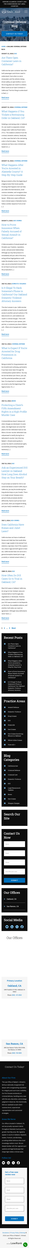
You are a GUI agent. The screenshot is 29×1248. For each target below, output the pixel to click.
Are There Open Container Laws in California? (11, 61)
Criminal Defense (20, 107)
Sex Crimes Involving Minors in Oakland (15, 735)
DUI (15, 54)
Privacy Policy (14, 1233)
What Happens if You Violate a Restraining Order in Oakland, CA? (13, 114)
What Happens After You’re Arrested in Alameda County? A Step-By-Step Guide (15, 664)
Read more (5, 97)
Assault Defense (13, 707)
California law (13, 766)
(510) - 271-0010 (17, 995)
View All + (11, 745)
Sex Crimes (18, 221)
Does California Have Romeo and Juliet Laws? (13, 528)
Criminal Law (13, 775)
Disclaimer (5, 1233)
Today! (14, 1066)
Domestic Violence (19, 284)
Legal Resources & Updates (14, 789)
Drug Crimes (12, 716)
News (14, 401)
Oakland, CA (14, 985)
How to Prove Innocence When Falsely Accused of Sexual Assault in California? (11, 231)
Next (14, 628)
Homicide (11, 725)
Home (3, 46)
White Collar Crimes (15, 740)
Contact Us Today (14, 34)
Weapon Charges (13, 803)
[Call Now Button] (25, 1244)
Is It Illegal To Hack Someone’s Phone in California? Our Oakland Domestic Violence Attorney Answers (14, 294)
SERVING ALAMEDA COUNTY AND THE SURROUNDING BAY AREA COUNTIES (15, 4)
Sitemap (22, 1233)
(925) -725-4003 (17, 1053)
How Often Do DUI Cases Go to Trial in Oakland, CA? (12, 579)
